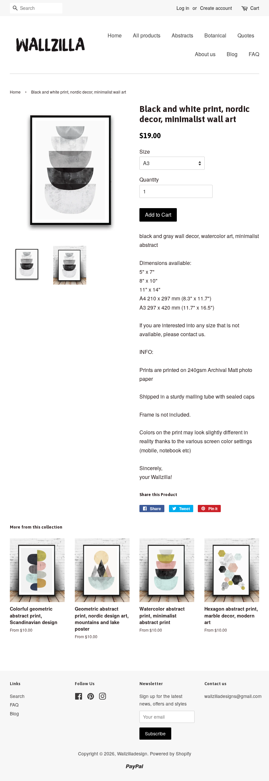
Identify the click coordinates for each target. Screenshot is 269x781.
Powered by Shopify (170, 753)
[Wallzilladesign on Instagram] (102, 697)
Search (17, 696)
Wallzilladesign (132, 753)
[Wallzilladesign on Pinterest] (90, 697)
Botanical (215, 35)
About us (205, 54)
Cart (254, 8)
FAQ (254, 54)
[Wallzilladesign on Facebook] (78, 697)
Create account (216, 8)
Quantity (149, 179)
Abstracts (182, 35)
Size (144, 151)
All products (146, 35)
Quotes (246, 35)
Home (115, 35)
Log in (182, 8)
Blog (232, 54)
